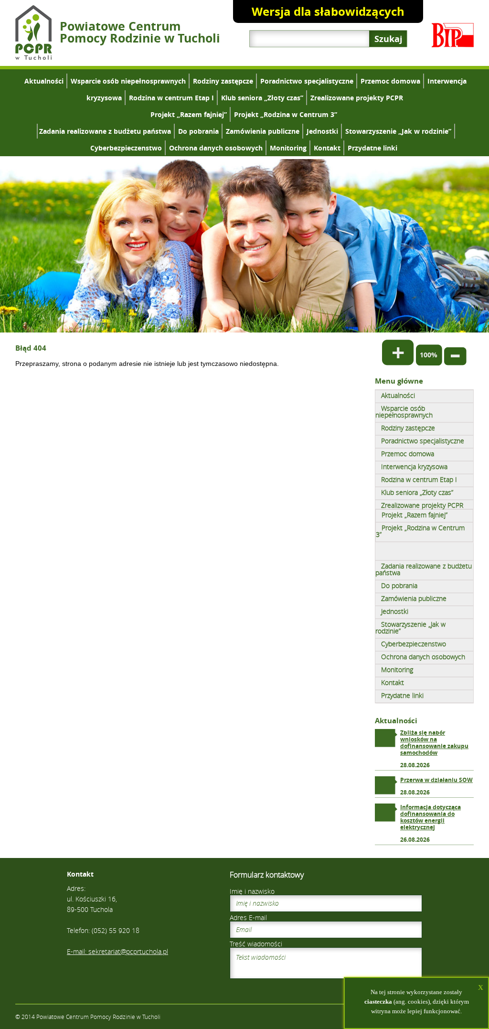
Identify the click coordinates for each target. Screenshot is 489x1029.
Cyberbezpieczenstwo (126, 147)
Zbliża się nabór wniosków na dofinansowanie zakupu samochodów (434, 743)
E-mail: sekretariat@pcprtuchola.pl (117, 951)
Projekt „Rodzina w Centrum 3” (285, 114)
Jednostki (322, 131)
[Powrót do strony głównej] (33, 57)
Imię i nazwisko (252, 891)
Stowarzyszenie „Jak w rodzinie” (398, 131)
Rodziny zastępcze (223, 81)
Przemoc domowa (390, 81)
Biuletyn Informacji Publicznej (453, 35)
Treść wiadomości (256, 943)
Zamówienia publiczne (262, 131)
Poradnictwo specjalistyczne (306, 81)
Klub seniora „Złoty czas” (262, 97)
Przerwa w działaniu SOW (436, 780)
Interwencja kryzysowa (414, 466)
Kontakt (327, 147)
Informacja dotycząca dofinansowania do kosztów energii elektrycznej (430, 817)
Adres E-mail (248, 917)
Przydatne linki (372, 147)
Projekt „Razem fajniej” (188, 114)
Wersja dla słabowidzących (328, 11)
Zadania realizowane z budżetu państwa (105, 131)
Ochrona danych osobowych (216, 147)
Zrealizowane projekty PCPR (356, 97)
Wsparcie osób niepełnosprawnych (128, 81)
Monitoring (288, 147)
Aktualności (44, 81)
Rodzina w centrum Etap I (171, 97)
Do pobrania (198, 131)
